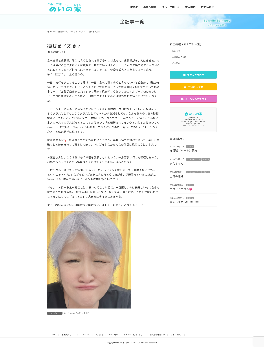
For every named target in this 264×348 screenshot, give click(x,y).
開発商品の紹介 (179, 57)
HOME (53, 335)
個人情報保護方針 (157, 335)
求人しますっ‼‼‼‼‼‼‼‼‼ (185, 202)
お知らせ (87, 313)
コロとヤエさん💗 (181, 189)
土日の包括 (176, 176)
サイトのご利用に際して (134, 335)
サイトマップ (176, 335)
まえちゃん (176, 163)
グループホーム (83, 335)
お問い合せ (113, 335)
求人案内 (176, 63)
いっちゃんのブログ (72, 313)
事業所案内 (66, 335)
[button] (193, 87)
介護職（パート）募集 (183, 150)
